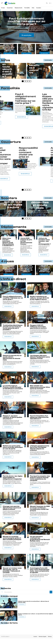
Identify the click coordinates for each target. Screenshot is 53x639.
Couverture (11, 141)
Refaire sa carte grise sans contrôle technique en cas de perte (13, 447)
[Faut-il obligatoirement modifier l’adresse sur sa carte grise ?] (13, 290)
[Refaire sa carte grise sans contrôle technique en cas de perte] (13, 439)
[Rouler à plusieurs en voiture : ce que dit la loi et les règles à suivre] (40, 290)
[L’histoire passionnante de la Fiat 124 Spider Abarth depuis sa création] (40, 439)
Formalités (10, 88)
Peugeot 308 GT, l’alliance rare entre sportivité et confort (44, 47)
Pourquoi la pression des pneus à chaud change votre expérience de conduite (26, 267)
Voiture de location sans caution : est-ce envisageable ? (45, 241)
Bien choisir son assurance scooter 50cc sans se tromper (40, 387)
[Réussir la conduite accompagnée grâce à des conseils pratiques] (13, 530)
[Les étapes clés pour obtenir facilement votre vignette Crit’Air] (33, 110)
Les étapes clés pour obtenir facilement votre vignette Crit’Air (40, 357)
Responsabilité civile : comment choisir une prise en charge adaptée (28, 154)
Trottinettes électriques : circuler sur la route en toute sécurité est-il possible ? (26, 46)
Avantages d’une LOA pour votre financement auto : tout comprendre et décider (39, 570)
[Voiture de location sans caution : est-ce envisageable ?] (44, 235)
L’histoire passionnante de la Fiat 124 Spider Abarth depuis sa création (8, 267)
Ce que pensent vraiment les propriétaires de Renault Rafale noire (44, 267)
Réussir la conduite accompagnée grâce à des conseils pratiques (12, 538)
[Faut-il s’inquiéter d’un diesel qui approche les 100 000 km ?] (40, 409)
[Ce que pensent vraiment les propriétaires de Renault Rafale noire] (40, 530)
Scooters (9, 198)
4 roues (7, 261)
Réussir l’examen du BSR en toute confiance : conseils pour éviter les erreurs (40, 509)
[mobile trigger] (2, 3)
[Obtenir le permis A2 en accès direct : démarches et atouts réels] (13, 349)
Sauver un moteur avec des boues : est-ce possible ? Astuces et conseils (12, 570)
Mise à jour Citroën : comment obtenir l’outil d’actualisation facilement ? (8, 241)
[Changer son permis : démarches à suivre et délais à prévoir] (13, 500)
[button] (22, 81)
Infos (5, 60)
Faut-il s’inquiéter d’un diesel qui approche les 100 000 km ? (39, 417)
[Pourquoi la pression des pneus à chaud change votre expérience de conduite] (40, 469)
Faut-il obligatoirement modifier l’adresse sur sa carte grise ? (26, 21)
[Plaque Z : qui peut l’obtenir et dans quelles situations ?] (13, 409)
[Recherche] (47, 3)
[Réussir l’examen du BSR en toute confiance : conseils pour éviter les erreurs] (40, 500)
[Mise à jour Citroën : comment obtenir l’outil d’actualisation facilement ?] (8, 235)
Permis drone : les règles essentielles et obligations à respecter (12, 477)
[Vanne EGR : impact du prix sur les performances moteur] (26, 235)
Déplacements (13, 226)
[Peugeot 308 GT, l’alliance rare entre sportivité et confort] (40, 319)
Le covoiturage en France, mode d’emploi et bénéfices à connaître (13, 387)
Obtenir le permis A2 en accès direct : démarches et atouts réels (12, 358)
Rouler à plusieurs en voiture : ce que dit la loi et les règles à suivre (8, 46)
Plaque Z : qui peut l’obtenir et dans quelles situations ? (12, 417)
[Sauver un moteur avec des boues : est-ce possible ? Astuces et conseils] (13, 561)
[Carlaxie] (10, 3)
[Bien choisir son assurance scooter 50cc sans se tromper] (20, 163)
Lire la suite (48, 60)
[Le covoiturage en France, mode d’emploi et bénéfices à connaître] (13, 379)
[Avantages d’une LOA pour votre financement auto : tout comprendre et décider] (40, 561)
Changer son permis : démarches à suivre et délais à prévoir (12, 508)
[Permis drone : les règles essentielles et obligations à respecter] (13, 469)
